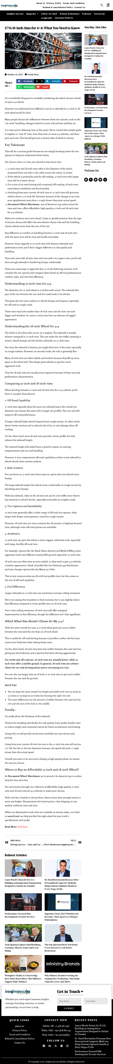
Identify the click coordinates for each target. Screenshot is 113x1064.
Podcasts (86, 13)
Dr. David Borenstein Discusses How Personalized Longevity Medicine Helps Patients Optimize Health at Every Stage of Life (62, 884)
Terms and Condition (74, 3)
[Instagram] (105, 180)
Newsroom (99, 13)
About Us (40, 3)
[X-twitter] (91, 180)
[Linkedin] (100, 180)
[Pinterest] (96, 180)
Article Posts (33, 74)
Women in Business (69, 13)
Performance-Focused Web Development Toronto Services (20, 915)
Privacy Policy (54, 3)
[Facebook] (86, 180)
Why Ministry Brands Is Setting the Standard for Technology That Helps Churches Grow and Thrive (62, 978)
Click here (23, 826)
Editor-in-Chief (49, 13)
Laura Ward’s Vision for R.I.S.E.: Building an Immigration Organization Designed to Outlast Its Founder (23, 882)
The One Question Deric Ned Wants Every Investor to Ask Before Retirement (61, 947)
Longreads (46, 18)
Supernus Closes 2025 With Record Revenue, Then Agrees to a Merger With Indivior (61, 916)
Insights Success (15, 13)
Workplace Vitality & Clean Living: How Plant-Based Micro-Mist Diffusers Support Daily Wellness (23, 978)
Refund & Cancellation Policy (58, 7)
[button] (107, 5)
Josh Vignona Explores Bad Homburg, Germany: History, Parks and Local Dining (23, 947)
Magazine (31, 13)
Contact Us (79, 7)
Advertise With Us (64, 18)
